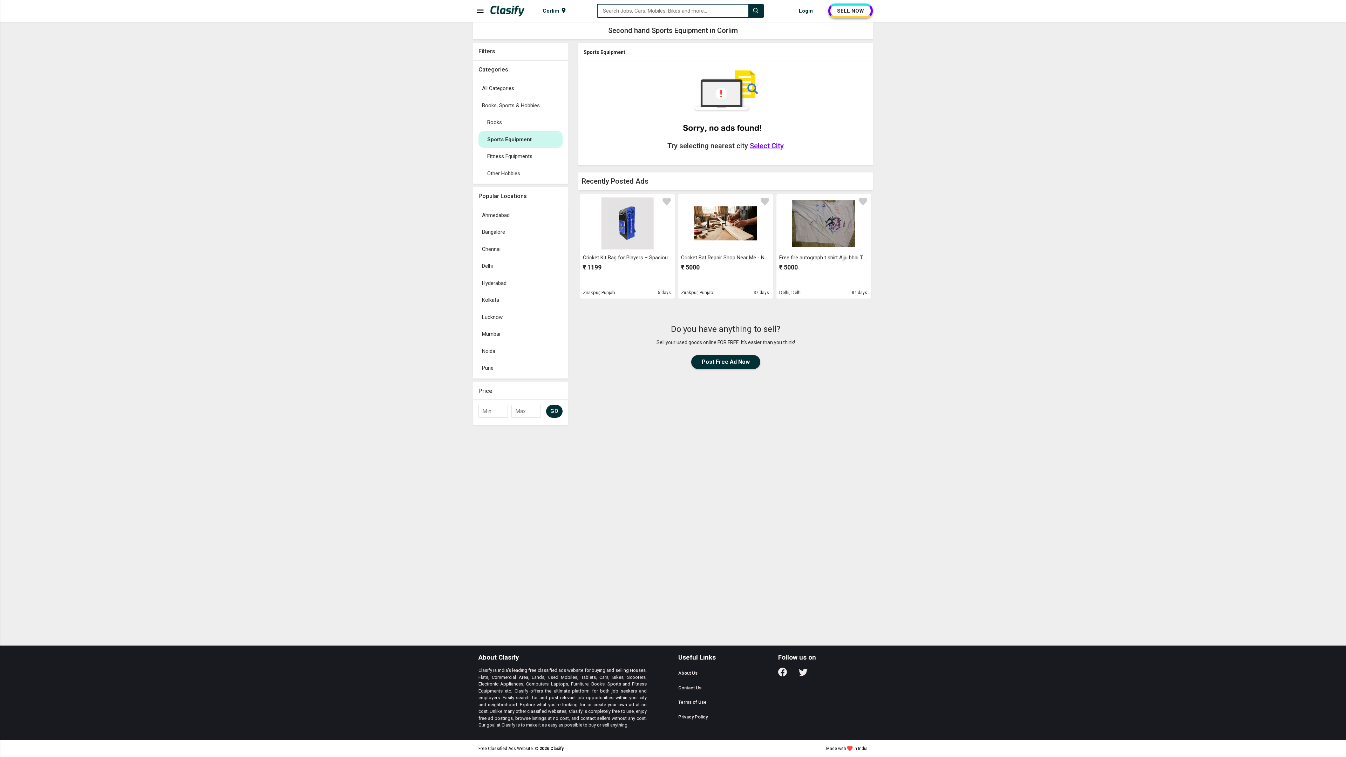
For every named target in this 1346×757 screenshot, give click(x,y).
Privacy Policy (693, 717)
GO (554, 411)
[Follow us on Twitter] (803, 674)
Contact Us (689, 687)
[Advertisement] (520, 533)
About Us (688, 673)
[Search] (755, 11)
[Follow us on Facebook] (782, 674)
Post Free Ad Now (726, 362)
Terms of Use (692, 702)
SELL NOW (850, 11)
